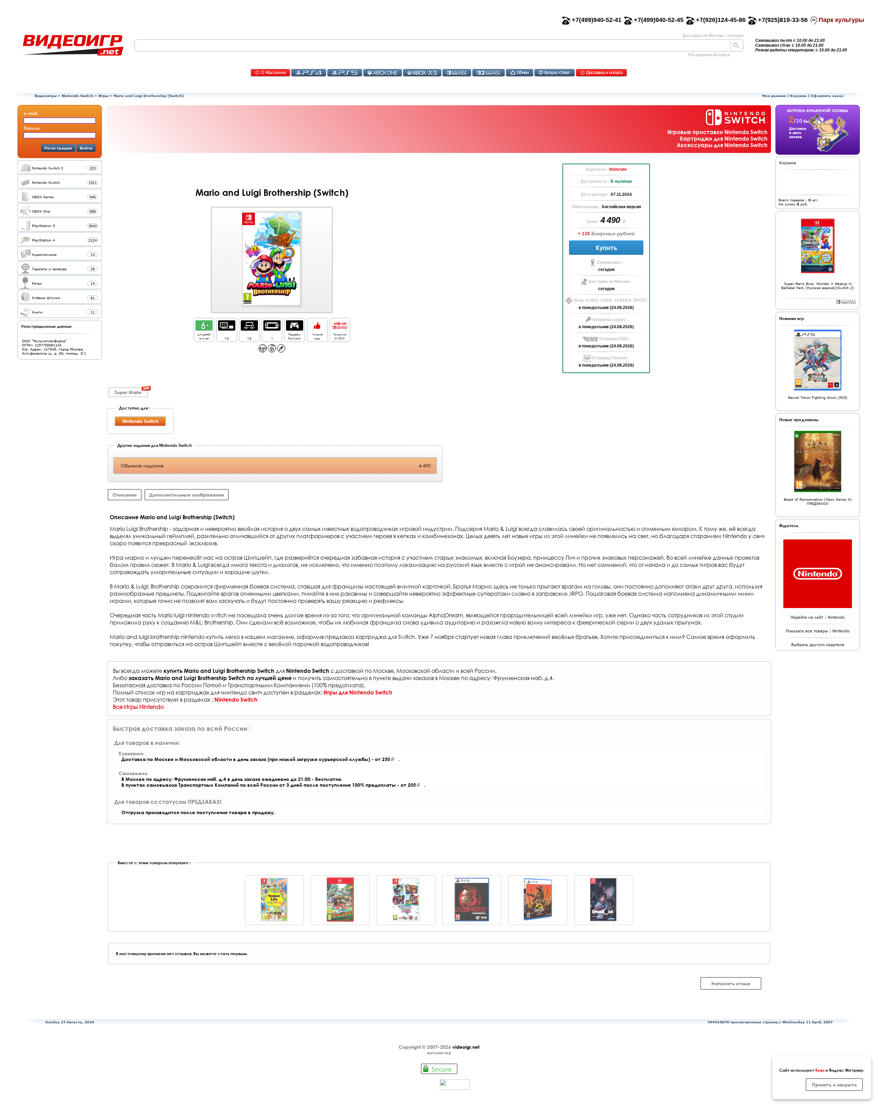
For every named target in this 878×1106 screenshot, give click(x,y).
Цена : (594, 221)
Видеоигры (46, 96)
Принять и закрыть (834, 1084)
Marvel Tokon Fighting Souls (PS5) (817, 397)
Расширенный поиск (709, 54)
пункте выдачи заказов (403, 677)
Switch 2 (488, 73)
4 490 (611, 220)
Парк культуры (841, 19)
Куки (819, 1070)
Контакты (270, 73)
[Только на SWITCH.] (340, 329)
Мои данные (774, 96)
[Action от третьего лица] (262, 351)
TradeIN (519, 73)
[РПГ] (272, 351)
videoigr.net (465, 1047)
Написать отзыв (730, 983)
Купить (606, 247)
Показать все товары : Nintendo (818, 631)
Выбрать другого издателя (817, 644)
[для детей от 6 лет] (204, 329)
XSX (422, 73)
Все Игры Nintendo (138, 706)
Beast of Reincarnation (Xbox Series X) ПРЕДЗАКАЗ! (818, 501)
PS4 (309, 73)
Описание (124, 495)
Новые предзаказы (798, 419)
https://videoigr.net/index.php (72, 45)
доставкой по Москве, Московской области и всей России (415, 670)
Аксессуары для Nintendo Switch (722, 145)
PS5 (345, 73)
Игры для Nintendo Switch (357, 692)
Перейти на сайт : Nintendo (818, 617)
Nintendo (618, 169)
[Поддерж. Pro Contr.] (294, 329)
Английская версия (621, 206)
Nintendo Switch (77, 96)
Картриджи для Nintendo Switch (724, 138)
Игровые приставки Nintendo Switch (717, 132)
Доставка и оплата (601, 73)
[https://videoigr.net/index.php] (72, 45)
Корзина (798, 96)
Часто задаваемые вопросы (554, 73)
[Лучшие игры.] (317, 329)
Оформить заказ (826, 96)
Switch (457, 73)
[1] (272, 329)
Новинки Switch (846, 302)
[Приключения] (281, 351)
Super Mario (128, 392)
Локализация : (587, 206)
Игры (103, 96)
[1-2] (226, 329)
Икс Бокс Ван (383, 73)
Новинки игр (791, 318)
